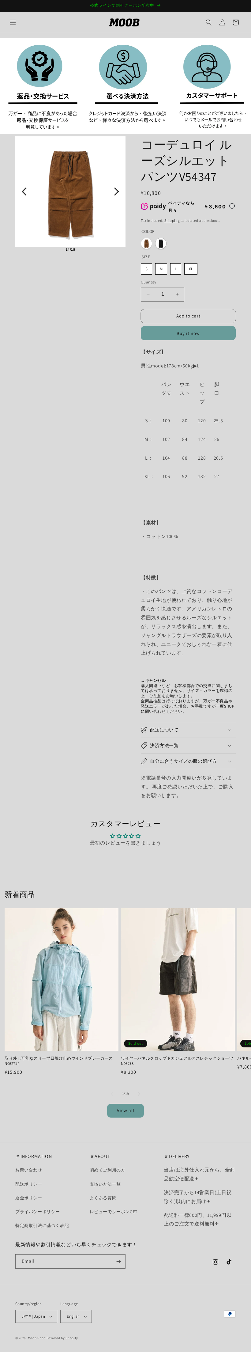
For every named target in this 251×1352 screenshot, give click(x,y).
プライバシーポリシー (37, 1211)
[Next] (117, 191)
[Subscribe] (118, 1261)
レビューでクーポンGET (113, 1211)
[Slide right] (139, 1094)
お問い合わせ (28, 1170)
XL (191, 269)
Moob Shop (37, 1338)
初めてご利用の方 (108, 1170)
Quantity (148, 282)
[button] (13, 22)
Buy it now (188, 333)
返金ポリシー (28, 1198)
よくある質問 (103, 1198)
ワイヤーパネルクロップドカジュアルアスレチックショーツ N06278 (177, 1061)
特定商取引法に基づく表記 (42, 1225)
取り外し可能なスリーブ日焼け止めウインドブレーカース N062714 (59, 1061)
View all (125, 1110)
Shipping (172, 220)
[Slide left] (112, 1094)
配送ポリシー (28, 1184)
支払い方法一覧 (105, 1184)
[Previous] (24, 191)
